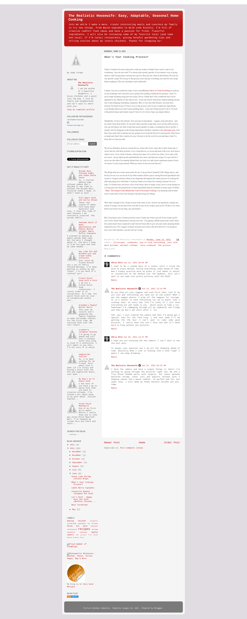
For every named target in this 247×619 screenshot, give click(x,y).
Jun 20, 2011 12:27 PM (136, 337)
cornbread (71, 523)
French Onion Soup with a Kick (88, 279)
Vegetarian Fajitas (84, 355)
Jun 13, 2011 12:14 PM (154, 289)
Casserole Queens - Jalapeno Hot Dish (82, 493)
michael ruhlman (129, 245)
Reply (114, 280)
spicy (94, 532)
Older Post (172, 442)
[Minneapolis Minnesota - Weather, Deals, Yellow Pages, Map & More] (82, 559)
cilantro (94, 521)
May (74, 510)
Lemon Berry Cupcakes (82, 488)
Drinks (95, 523)
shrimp (95, 529)
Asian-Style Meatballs (85, 405)
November (76, 455)
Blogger (158, 608)
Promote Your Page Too (75, 125)
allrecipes (119, 243)
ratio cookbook (148, 245)
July (74, 470)
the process (164, 245)
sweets (70, 535)
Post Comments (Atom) (131, 448)
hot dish (81, 526)
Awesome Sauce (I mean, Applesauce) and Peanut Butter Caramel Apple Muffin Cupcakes (88, 228)
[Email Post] (177, 240)
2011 (72, 448)
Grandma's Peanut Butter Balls (88, 306)
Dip (89, 523)
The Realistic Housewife (124, 289)
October (76, 459)
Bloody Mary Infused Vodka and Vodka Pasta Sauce (87, 174)
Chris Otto (117, 263)
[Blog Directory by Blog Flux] (72, 597)
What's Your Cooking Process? (82, 483)
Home (142, 442)
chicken (82, 521)
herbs (70, 526)
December (76, 452)
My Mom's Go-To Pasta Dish (87, 380)
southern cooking (77, 532)
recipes (84, 529)
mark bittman (111, 245)
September (77, 463)
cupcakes (82, 523)
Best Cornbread (79, 505)
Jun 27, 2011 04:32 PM (154, 366)
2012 (72, 445)
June (74, 474)
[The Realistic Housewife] (68, 123)
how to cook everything (152, 243)
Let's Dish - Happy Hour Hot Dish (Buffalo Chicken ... (83, 499)
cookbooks (132, 243)
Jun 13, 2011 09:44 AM (136, 263)
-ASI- (137, 608)
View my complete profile (80, 110)
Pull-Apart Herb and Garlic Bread (88, 199)
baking (70, 521)
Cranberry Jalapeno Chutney (88, 331)
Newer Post (112, 442)
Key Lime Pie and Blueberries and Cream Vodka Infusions (88, 255)
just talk (172, 243)
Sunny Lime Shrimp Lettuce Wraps (81, 478)
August (75, 466)
